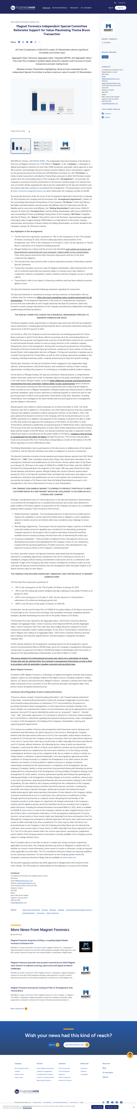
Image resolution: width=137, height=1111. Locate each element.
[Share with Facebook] (27, 42)
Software (45, 910)
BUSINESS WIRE (37, 161)
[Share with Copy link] (35, 42)
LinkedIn (107, 117)
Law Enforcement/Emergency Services (79, 910)
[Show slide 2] (43, 145)
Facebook (107, 113)
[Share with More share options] (39, 42)
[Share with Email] (31, 42)
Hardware (61, 910)
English (105, 57)
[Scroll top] (130, 1055)
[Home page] (23, 8)
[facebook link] (117, 1102)
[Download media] (29, 131)
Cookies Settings (97, 1107)
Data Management (28, 913)
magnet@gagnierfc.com (19, 903)
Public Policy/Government (31, 910)
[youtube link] (112, 1102)
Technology (41, 913)
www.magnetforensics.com (26, 883)
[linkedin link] (108, 1102)
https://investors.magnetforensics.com (29, 191)
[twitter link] (103, 1102)
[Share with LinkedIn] (19, 42)
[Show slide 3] (65, 145)
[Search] (115, 3)
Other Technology (52, 913)
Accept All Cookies (111, 1107)
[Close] (133, 1107)
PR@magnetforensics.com (24, 881)
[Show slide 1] (21, 145)
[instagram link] (121, 1102)
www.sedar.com (28, 810)
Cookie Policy (27, 1108)
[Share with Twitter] (23, 42)
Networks (52, 910)
